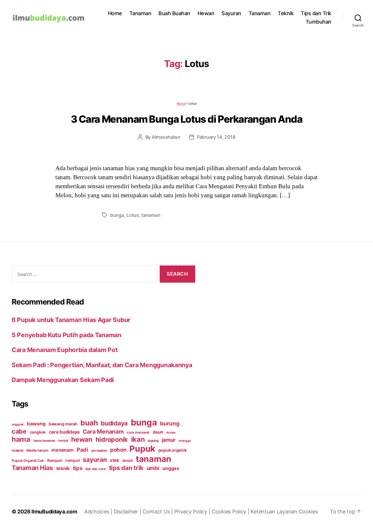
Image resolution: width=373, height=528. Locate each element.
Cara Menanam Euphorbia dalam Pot (64, 349)
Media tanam (37, 450)
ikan (138, 439)
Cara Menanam (103, 431)
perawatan (99, 450)
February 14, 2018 (216, 137)
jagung (153, 441)
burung (169, 423)
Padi (82, 449)
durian (170, 432)
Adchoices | (99, 511)
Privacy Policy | (193, 511)
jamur (169, 440)
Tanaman (140, 13)
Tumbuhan (318, 22)
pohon (118, 449)
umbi (153, 468)
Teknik (285, 13)
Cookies (308, 511)
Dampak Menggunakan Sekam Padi (63, 379)
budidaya (114, 423)
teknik (63, 468)
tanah (127, 460)
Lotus (132, 215)
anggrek (18, 424)
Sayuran (231, 13)
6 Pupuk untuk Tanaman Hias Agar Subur (71, 319)
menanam (62, 450)
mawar (18, 450)
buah (89, 422)
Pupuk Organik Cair (28, 460)
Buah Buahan (174, 13)
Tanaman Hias (32, 467)
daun (158, 432)
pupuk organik (173, 450)
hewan (81, 439)
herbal (63, 441)
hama (21, 439)
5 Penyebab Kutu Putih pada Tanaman (67, 335)
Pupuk (142, 448)
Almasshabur (166, 137)
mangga (185, 441)
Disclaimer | (128, 511)
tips (77, 468)
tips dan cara (95, 469)
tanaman (150, 215)
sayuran (95, 459)
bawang (36, 424)
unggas (170, 468)
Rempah (54, 460)
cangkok (38, 432)
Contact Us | (158, 511)
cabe (19, 431)
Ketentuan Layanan (274, 511)
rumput (72, 460)
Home (115, 13)
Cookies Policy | (231, 511)
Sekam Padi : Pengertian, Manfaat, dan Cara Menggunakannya (102, 365)
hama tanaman (44, 441)
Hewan (206, 13)
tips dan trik (126, 467)
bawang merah (63, 423)
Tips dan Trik (316, 13)
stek (114, 460)
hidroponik (112, 439)
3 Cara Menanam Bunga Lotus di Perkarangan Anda (186, 119)
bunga (117, 215)
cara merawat (138, 432)
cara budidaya (64, 432)
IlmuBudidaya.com (54, 511)
